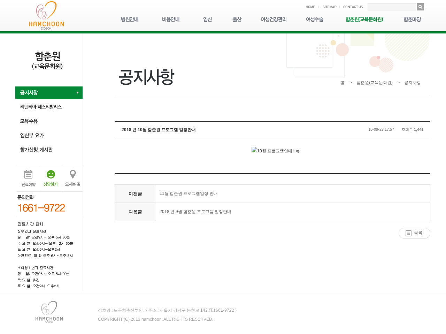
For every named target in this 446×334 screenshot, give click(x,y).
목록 (418, 232)
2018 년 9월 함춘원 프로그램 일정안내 (195, 211)
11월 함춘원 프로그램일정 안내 (189, 193)
